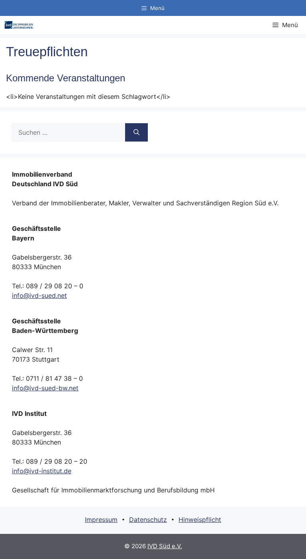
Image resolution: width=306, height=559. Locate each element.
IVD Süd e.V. (164, 546)
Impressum (101, 520)
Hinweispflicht (199, 520)
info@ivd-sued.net (39, 295)
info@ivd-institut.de (41, 471)
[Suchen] (136, 132)
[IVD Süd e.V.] (19, 25)
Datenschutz (148, 520)
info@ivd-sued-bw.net (45, 388)
